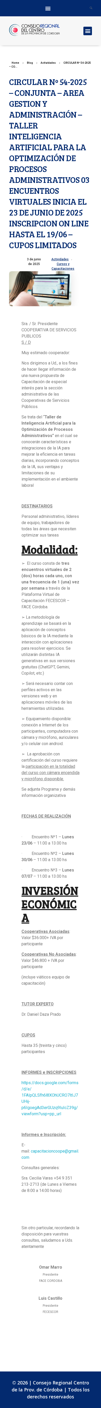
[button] (48, 8)
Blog (30, 62)
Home (15, 62)
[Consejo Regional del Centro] (45, 30)
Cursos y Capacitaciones (63, 266)
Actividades (48, 62)
